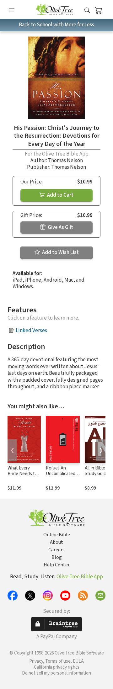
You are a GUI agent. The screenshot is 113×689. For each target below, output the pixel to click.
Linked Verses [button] (31, 330)
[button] (87, 10)
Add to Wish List (60, 252)
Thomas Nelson (65, 160)
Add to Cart (59, 195)
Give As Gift (60, 227)
